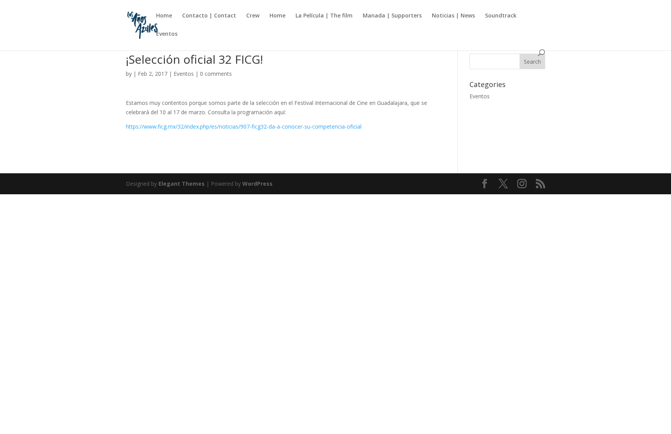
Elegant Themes (181, 183)
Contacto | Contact (209, 16)
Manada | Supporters (392, 16)
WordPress (257, 183)
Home (164, 16)
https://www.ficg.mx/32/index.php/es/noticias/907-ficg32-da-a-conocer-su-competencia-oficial (244, 126)
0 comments (216, 73)
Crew (252, 16)
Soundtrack (500, 16)
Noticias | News (453, 16)
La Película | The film (324, 16)
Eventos (166, 34)
